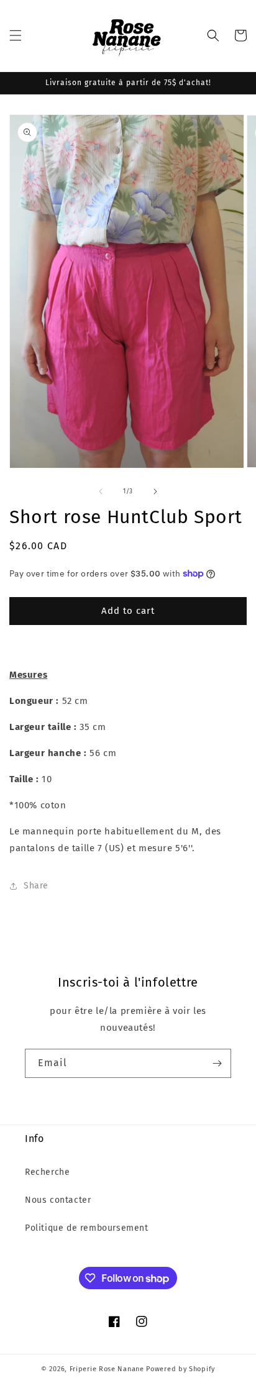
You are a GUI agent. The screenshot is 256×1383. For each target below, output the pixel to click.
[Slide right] (155, 491)
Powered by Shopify (180, 1369)
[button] (15, 35)
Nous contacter (58, 1200)
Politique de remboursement (87, 1228)
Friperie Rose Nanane (107, 1369)
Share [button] (36, 885)
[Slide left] (100, 491)
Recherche (47, 1172)
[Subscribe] (217, 1063)
